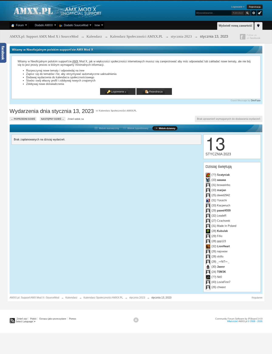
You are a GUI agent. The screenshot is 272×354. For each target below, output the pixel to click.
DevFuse (256, 100)
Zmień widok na (76, 119)
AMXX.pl (242, 321)
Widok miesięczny (108, 128)
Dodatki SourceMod (75, 25)
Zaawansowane (253, 13)
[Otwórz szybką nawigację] (258, 25)
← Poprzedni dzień (23, 119)
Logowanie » (237, 7)
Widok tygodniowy (137, 128)
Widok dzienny (166, 128)
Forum (19, 25)
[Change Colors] (259, 12)
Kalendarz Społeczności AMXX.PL (118, 110)
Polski (33, 318)
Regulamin (257, 297)
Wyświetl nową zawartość (235, 25)
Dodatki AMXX (43, 25)
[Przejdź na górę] (136, 320)
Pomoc (72, 318)
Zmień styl (22, 318)
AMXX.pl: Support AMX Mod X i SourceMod (34, 297)
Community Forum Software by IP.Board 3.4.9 (238, 318)
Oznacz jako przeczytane (52, 318)
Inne (97, 25)
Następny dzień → (52, 119)
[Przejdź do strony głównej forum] (57, 10)
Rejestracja (255, 7)
